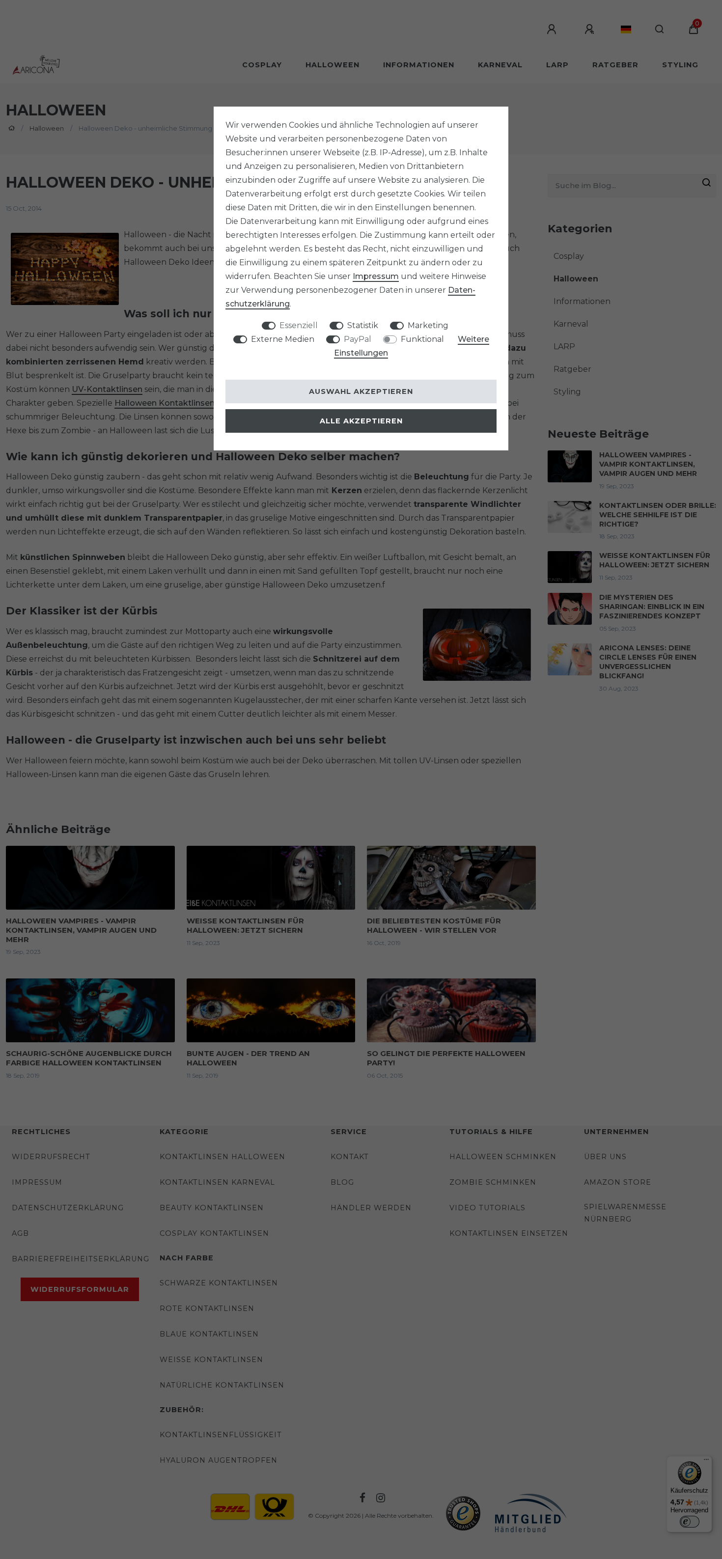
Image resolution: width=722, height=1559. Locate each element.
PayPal (357, 339)
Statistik (362, 325)
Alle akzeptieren (361, 421)
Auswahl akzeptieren (361, 391)
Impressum (376, 276)
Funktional (422, 339)
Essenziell (298, 325)
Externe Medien (282, 339)
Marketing (428, 325)
